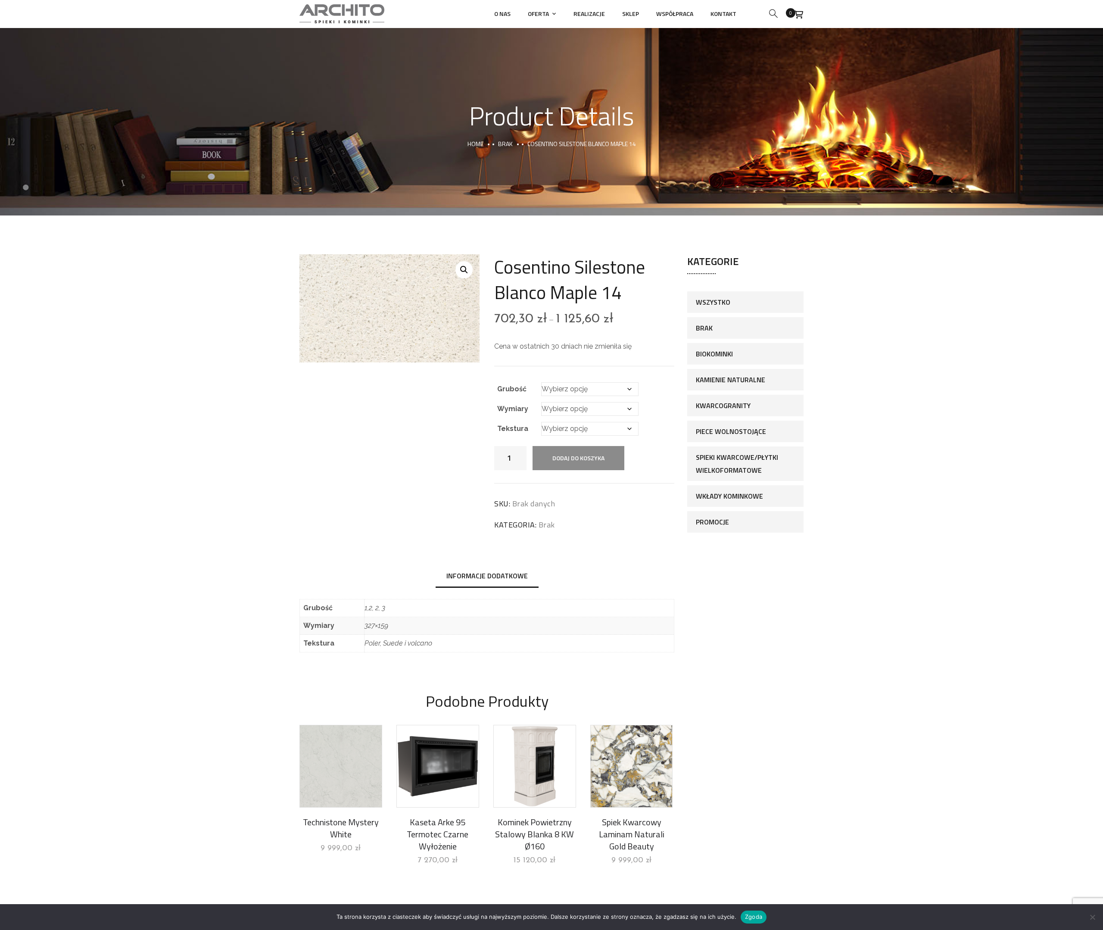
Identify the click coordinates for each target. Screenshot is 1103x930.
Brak (505, 143)
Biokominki (714, 354)
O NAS (502, 13)
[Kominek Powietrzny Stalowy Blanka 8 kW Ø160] (534, 766)
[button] (464, 269)
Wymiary (512, 409)
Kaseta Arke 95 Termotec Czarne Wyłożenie (437, 834)
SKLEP (630, 13)
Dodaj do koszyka (578, 457)
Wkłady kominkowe (729, 496)
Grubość (512, 389)
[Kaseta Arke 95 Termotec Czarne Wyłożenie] (437, 766)
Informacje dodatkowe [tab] (487, 576)
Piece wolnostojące (731, 431)
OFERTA (538, 13)
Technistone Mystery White (341, 828)
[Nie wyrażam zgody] (1092, 917)
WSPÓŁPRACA (674, 13)
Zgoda (753, 916)
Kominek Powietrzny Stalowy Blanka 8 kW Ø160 (534, 834)
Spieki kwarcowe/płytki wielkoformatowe (737, 463)
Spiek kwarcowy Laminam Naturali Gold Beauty (631, 834)
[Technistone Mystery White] (340, 766)
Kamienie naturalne (730, 379)
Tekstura (512, 428)
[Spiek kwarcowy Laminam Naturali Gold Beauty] (631, 766)
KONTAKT (723, 13)
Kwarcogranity (723, 405)
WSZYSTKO (713, 302)
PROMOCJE (712, 522)
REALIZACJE (589, 13)
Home (475, 143)
